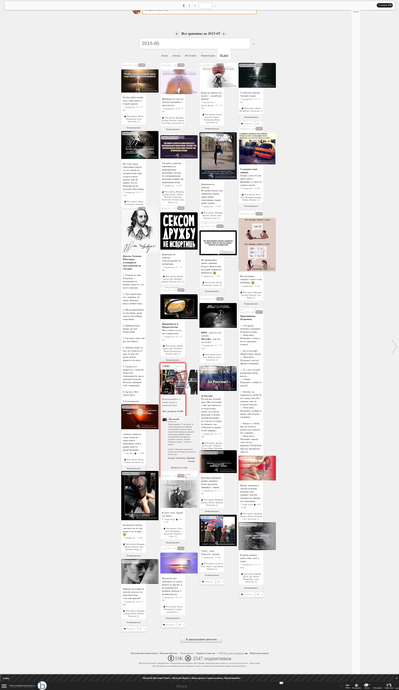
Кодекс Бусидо (207, 105)
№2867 (259, 524)
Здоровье (210, 569)
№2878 (220, 226)
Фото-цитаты (132, 116)
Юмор (168, 123)
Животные (178, 348)
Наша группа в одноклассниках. (191, 678)
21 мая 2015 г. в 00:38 (248, 524)
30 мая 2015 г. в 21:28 (248, 65)
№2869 (181, 476)
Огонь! (171, 458)
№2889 (142, 65)
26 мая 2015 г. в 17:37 (130, 209)
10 (178, 108)
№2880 (142, 209)
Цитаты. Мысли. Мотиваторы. (22, 686)
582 (244, 507)
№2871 (259, 458)
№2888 (181, 65)
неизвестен (130, 107)
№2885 (259, 128)
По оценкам (356, 688)
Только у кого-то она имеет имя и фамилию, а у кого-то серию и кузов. (251, 177)
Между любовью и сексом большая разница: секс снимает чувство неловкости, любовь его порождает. (250, 493)
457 (180, 186)
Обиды (210, 448)
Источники (190, 55)
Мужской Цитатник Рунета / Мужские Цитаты (154, 653)
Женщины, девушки (253, 197)
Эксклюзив (131, 121)
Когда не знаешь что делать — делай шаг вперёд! (211, 95)
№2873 (142, 406)
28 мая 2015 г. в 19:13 (169, 137)
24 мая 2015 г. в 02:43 (130, 407)
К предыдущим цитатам (201, 639)
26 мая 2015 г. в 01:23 (248, 214)
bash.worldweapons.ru (238, 663)
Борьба (216, 117)
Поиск (164, 55)
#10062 (166, 366)
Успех (139, 119)
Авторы (176, 55)
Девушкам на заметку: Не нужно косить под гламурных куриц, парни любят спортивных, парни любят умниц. (212, 193)
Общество (217, 446)
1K (218, 276)
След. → (395, 346)
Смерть (216, 285)
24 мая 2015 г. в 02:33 (209, 452)
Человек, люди (178, 200)
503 (219, 557)
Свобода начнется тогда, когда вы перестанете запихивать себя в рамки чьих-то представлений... (132, 442)
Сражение (139, 204)
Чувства (171, 202)
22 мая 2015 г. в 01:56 (130, 473)
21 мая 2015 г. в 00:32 (169, 548)
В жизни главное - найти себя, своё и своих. (249, 558)
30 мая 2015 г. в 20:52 (248, 129)
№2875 (259, 312)
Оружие (181, 120)
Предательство (175, 351)
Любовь (245, 200)
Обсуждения (377, 688)
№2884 (142, 133)
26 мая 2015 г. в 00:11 (209, 226)
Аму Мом (129, 453)
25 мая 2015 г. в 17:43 (209, 299)
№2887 (220, 65)
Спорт (214, 218)
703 (166, 522)
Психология (166, 200)
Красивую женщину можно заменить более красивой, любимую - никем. (211, 483)
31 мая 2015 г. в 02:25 (209, 65)
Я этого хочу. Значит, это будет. (172, 514)
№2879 (259, 213)
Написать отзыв (179, 467)
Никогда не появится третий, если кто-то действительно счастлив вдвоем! (133, 593)
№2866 (181, 548)
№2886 (259, 65)
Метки (367, 688)
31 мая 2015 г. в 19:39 (169, 65)
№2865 (142, 561)
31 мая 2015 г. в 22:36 (130, 65)
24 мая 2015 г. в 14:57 (209, 368)
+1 (281, 683)
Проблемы (218, 448)
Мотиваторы (131, 119)
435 (258, 286)
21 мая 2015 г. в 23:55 (169, 476)
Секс (163, 123)
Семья (256, 579)
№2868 (220, 517)
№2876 (220, 299)
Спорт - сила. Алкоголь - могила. (210, 552)
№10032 (6, 678)
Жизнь (140, 116)
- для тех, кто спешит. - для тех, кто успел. (211, 337)
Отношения (176, 197)
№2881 (181, 208)
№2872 (220, 452)
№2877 (181, 290)
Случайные (383, 5)
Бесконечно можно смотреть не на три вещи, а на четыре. (132, 528)
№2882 (181, 137)
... (138, 121)
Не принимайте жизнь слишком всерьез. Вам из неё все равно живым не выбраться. (211, 266)
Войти (347, 688)
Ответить (181, 458)
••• (199, 669)
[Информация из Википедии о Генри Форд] (177, 519)
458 (142, 453)
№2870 (142, 473)
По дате (224, 55)
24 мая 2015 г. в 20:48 (248, 312)
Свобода (127, 462)
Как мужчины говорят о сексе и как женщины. (251, 279)
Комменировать (134, 128)
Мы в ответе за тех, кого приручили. (172, 329)
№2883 (220, 134)
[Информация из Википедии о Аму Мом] (135, 453)
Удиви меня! (389, 688)
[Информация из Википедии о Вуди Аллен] (255, 504)
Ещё (396, 688)
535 (219, 206)
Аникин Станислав (205, 653)
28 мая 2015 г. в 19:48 (209, 135)
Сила (202, 566)
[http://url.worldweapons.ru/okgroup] (173, 382)
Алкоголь (219, 564)
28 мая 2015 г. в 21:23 (130, 133)
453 (140, 538)
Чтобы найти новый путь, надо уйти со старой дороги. (133, 100)
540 (258, 188)
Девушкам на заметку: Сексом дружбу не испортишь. (171, 259)
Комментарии (208, 55)
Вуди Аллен (248, 504)
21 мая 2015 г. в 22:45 (209, 517)
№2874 (220, 368)
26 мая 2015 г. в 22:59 (169, 208)
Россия (204, 448)
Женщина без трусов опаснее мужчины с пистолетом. (172, 102)
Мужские (173, 120)
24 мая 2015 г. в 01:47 (248, 458)
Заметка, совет (215, 215)
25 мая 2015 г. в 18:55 (169, 290)
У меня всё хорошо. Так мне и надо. (250, 94)
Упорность (177, 534)
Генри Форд (169, 519)
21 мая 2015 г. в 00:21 (130, 561)
